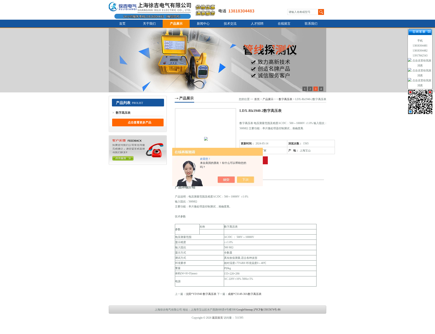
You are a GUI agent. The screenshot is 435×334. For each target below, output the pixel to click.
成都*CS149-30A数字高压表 (244, 294)
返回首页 (217, 317)
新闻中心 (203, 23)
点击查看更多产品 (139, 122)
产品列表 (123, 103)
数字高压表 (123, 112)
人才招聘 (257, 23)
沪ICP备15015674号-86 (267, 309)
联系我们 (311, 23)
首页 (122, 23)
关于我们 (149, 23)
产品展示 (176, 23)
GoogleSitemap (244, 309)
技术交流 (230, 23)
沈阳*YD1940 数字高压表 (201, 294)
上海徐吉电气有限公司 (184, 10)
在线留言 (284, 23)
